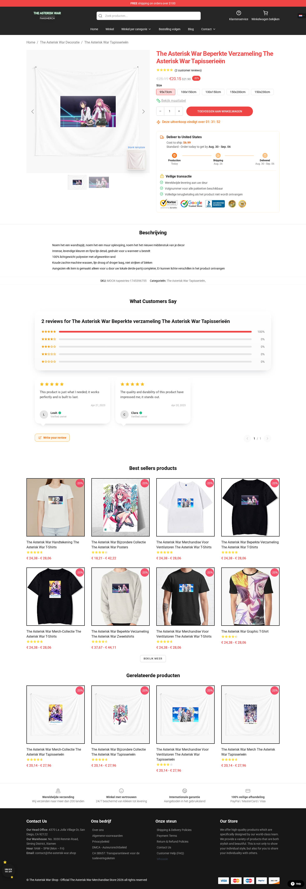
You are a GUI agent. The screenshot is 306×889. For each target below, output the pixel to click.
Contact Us (164, 847)
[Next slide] (143, 111)
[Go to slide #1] (77, 182)
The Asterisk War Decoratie (60, 42)
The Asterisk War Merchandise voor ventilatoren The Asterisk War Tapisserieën (182, 754)
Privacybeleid (100, 841)
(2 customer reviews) (188, 70)
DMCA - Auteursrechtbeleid (109, 847)
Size (159, 85)
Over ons (98, 830)
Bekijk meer (153, 658)
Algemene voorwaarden (107, 835)
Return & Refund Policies (172, 841)
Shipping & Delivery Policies (174, 830)
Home (30, 42)
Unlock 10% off (8, 870)
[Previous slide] (33, 111)
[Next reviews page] (267, 438)
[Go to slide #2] (99, 182)
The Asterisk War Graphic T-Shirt (245, 631)
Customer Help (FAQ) (170, 853)
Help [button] (298, 883)
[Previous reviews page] (247, 438)
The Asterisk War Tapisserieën (106, 42)
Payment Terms (167, 835)
